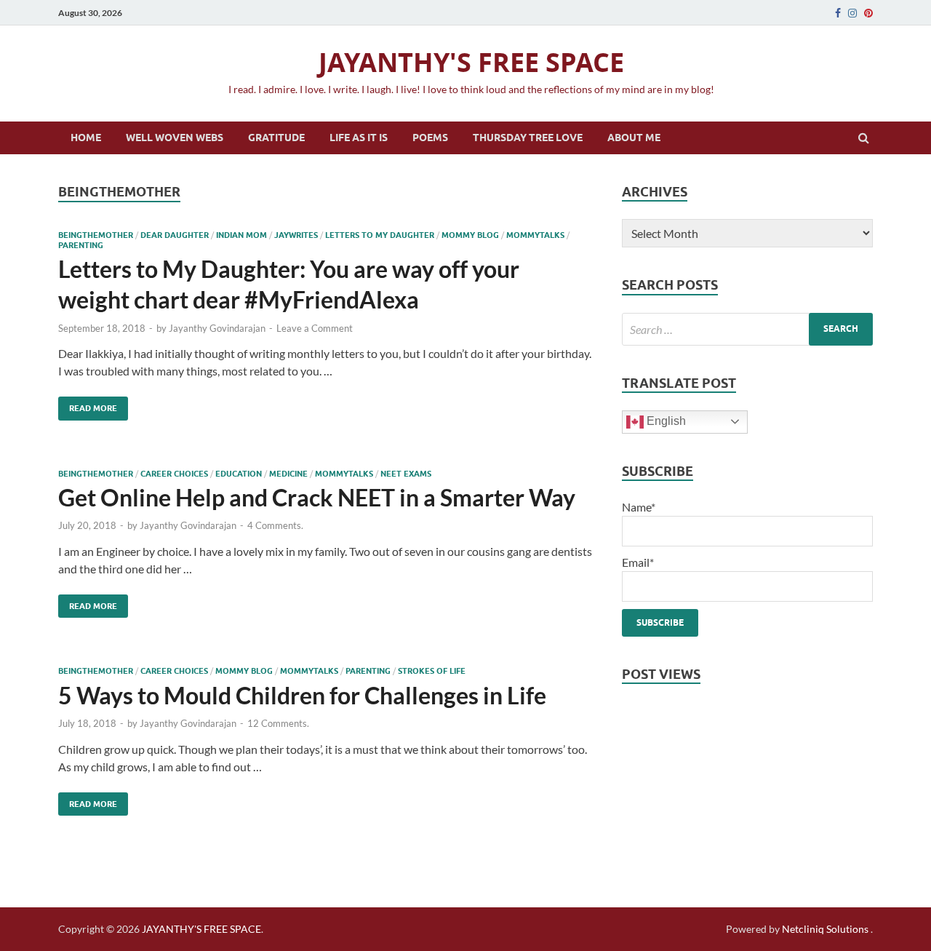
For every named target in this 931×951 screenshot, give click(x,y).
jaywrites (296, 235)
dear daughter (174, 235)
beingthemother (95, 235)
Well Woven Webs (174, 137)
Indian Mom (241, 235)
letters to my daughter (379, 235)
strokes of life (432, 671)
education (238, 474)
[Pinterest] (868, 13)
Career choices (174, 474)
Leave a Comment (314, 328)
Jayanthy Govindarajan (217, 328)
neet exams (405, 474)
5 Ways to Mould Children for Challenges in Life (302, 695)
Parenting (80, 245)
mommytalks (535, 235)
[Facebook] (837, 13)
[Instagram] (852, 13)
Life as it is (358, 137)
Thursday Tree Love (528, 137)
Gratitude (276, 137)
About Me (633, 137)
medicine (288, 474)
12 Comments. (278, 723)
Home (86, 137)
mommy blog (470, 235)
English (665, 421)
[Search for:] (747, 329)
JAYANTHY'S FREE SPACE (471, 62)
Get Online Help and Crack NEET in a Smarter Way (316, 497)
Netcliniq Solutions (825, 929)
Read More (87, 405)
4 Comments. (275, 525)
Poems (430, 137)
